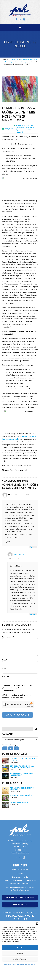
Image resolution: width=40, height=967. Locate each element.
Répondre (33, 547)
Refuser (20, 953)
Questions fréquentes (20, 869)
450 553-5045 (20, 850)
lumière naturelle (30, 128)
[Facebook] (4, 748)
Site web (5, 677)
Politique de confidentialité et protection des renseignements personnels (20, 882)
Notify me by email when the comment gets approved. (20, 696)
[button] (37, 923)
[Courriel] (16, 748)
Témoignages (8, 129)
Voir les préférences (20, 959)
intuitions (26, 125)
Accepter (20, 947)
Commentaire (8, 637)
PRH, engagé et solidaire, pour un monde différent (21, 774)
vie (22, 132)
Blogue (20, 873)
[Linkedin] (10, 748)
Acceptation (19, 125)
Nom (4, 660)
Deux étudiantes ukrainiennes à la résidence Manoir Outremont (22, 767)
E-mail (5, 668)
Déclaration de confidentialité (26, 964)
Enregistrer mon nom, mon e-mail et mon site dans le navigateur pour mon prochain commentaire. (20, 688)
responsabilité (24, 130)
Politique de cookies (10, 964)
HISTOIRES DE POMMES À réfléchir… (22, 795)
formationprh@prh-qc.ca (20, 853)
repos (18, 130)
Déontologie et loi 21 (20, 877)
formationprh (19, 554)
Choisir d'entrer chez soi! (19, 802)
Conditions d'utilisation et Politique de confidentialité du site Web (20, 888)
